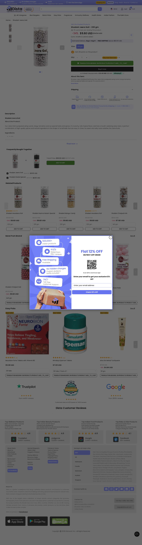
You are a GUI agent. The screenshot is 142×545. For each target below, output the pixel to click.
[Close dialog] (110, 237)
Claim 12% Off (92, 292)
